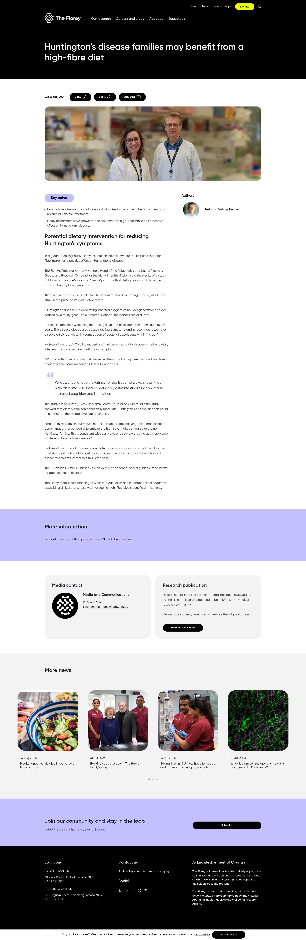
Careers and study (130, 19)
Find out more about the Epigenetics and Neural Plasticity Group (90, 539)
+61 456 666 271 (95, 602)
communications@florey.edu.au (106, 606)
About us (156, 19)
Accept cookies (229, 934)
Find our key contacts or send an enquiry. (144, 871)
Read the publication (183, 627)
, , (69, 877)
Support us (176, 19)
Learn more (202, 934)
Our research (101, 19)
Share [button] (102, 97)
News (193, 6)
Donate (244, 6)
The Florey (63, 18)
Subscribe (129, 97)
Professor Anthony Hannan (221, 209)
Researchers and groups (216, 6)
